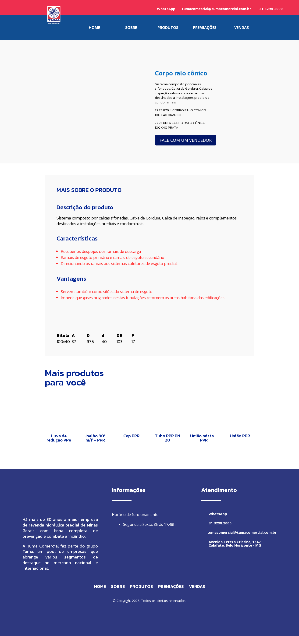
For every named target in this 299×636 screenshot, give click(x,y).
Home (100, 587)
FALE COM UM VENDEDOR (186, 140)
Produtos (141, 587)
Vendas (197, 587)
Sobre (118, 587)
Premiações (171, 587)
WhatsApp (166, 8)
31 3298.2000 (220, 523)
